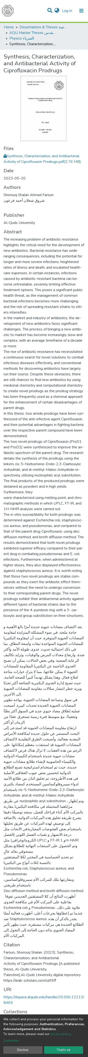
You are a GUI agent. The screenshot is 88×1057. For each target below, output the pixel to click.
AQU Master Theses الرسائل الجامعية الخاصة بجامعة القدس (32, 32)
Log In (67, 10)
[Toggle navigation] (81, 10)
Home (9, 27)
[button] (57, 11)
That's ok (63, 1050)
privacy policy (60, 1034)
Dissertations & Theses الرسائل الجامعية (42, 27)
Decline (22, 1050)
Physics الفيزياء (21, 38)
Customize (11, 1040)
